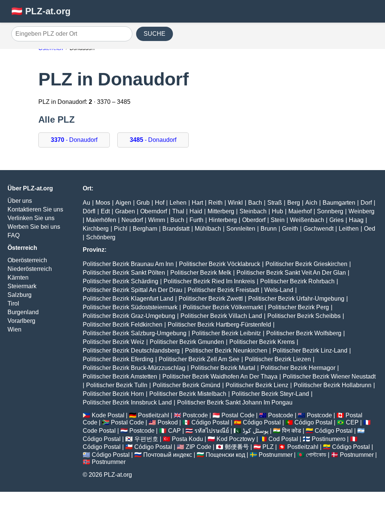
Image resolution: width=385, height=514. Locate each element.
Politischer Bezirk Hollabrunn (332, 385)
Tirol (13, 303)
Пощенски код (225, 455)
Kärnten (18, 277)
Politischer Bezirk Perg (298, 307)
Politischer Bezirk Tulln (116, 385)
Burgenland (23, 312)
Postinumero (329, 439)
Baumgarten (339, 202)
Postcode (195, 415)
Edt (105, 211)
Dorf (366, 202)
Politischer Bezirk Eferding (118, 359)
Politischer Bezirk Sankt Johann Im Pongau (235, 402)
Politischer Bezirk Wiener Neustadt (329, 376)
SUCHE (154, 33)
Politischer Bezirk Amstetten (120, 376)
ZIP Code (198, 447)
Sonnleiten (240, 228)
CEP (352, 422)
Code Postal (99, 430)
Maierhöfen (101, 220)
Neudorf (132, 220)
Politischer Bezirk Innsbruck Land (127, 402)
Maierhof (300, 211)
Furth (196, 220)
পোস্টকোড (316, 455)
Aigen (123, 202)
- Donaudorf (74, 140)
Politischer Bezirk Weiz (113, 342)
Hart (197, 202)
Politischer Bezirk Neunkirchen (226, 350)
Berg (293, 202)
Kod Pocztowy (236, 439)
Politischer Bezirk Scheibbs (304, 316)
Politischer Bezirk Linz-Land (310, 350)
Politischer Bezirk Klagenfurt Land (128, 298)
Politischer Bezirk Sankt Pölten (124, 272)
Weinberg (361, 211)
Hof (159, 202)
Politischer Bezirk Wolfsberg (303, 333)
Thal (178, 211)
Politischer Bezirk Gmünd (186, 385)
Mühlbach (208, 228)
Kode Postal (108, 415)
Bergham (145, 228)
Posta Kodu (187, 439)
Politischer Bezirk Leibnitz (226, 333)
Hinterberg (223, 220)
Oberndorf (153, 211)
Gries (336, 220)
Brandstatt (175, 228)
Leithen (349, 228)
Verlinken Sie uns (31, 218)
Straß (274, 202)
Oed (369, 228)
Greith (290, 228)
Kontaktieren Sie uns (35, 209)
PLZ (268, 447)
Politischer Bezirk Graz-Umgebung (129, 316)
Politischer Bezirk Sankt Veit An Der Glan (291, 272)
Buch (177, 220)
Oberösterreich (27, 260)
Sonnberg (330, 211)
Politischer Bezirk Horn (113, 394)
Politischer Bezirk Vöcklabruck (219, 264)
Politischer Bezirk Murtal (223, 368)
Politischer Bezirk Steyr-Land (270, 394)
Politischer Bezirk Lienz (257, 385)
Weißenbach (307, 220)
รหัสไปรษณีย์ (211, 430)
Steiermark (22, 286)
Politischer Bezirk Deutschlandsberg (131, 350)
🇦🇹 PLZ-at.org (41, 11)
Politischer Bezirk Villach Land (221, 316)
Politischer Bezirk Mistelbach (187, 394)
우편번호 (146, 439)
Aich (311, 202)
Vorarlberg (21, 321)
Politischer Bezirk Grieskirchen (306, 264)
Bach (255, 202)
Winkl (235, 202)
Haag (356, 220)
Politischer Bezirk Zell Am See (199, 359)
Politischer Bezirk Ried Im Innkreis (209, 281)
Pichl (120, 228)
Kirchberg (96, 228)
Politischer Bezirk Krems (262, 342)
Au (86, 202)
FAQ (14, 235)
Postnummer (276, 455)
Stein (278, 220)
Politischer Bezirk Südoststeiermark (130, 307)
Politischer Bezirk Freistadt (223, 290)
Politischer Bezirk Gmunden (187, 342)
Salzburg (20, 295)
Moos (102, 202)
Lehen (178, 202)
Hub (277, 211)
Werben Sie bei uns (34, 227)
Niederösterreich (30, 269)
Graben (125, 211)
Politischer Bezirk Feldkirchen (122, 324)
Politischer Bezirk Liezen (278, 359)
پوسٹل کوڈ (255, 430)
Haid (195, 211)
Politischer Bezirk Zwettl (211, 298)
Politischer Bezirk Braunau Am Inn (128, 264)
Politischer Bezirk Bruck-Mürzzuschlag (134, 368)
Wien (14, 329)
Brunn (269, 228)
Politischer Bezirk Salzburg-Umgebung (134, 333)
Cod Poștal (283, 439)
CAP (174, 430)
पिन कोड (291, 430)
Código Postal (210, 422)
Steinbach (253, 211)
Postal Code (238, 415)
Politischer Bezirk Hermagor (298, 368)
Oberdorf (253, 220)
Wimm (156, 220)
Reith (215, 202)
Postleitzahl (153, 415)
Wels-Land (278, 290)
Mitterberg (221, 211)
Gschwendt (318, 228)
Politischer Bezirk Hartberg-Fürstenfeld (219, 324)
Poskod (168, 422)
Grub (143, 202)
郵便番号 (237, 447)
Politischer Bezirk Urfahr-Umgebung (296, 298)
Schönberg (100, 237)
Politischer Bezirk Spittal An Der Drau (132, 290)
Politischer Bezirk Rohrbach (297, 281)
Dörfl (89, 211)
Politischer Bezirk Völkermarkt (223, 307)
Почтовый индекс (167, 455)
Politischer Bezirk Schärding (120, 281)
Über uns (20, 201)
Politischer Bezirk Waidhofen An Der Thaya (219, 376)
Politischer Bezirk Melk (200, 272)
